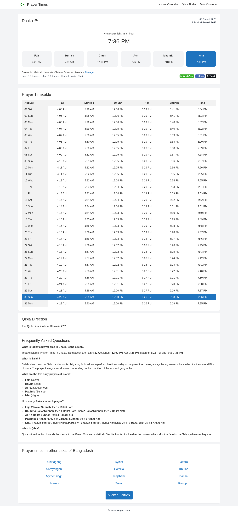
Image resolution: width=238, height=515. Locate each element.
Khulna (183, 469)
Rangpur (183, 483)
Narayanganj (54, 469)
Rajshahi (119, 476)
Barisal (183, 476)
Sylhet (119, 462)
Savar (119, 483)
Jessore (54, 483)
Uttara (184, 462)
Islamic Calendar (168, 4)
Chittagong (54, 462)
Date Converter (208, 4)
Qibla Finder (189, 4)
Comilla (119, 469)
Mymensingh (54, 476)
